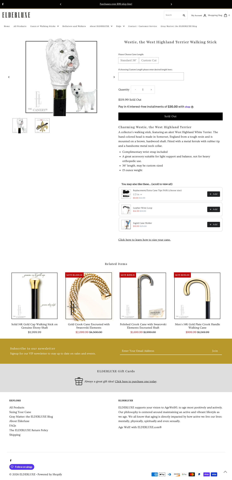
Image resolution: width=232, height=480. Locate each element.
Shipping (14, 434)
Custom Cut (149, 60)
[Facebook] (2, 4)
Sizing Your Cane (20, 412)
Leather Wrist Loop (142, 208)
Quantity (123, 89)
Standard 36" (128, 60)
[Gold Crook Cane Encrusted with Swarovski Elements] (89, 296)
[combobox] (172, 15)
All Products (16, 407)
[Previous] (60, 4)
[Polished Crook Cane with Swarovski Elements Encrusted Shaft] (143, 296)
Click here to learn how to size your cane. (144, 239)
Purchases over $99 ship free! (116, 4)
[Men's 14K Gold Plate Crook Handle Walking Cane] (197, 296)
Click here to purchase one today (135, 381)
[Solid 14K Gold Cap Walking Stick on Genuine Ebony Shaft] (34, 296)
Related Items (116, 264)
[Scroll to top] (225, 471)
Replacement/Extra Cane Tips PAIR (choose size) (157, 190)
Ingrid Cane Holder (142, 223)
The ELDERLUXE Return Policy (28, 430)
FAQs (12, 425)
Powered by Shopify (50, 474)
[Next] (171, 4)
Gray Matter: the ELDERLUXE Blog (31, 416)
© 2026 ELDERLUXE (22, 474)
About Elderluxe (19, 421)
